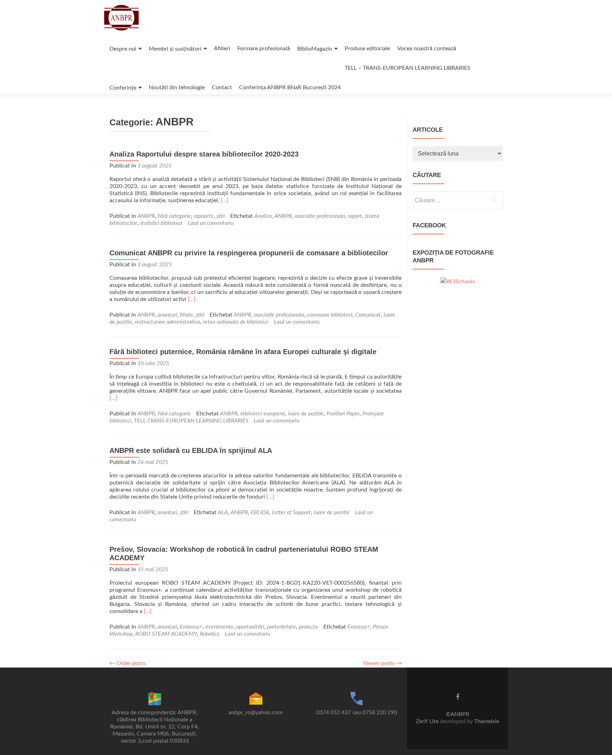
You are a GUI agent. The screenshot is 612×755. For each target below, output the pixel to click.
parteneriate (281, 627)
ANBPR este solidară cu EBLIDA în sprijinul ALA (190, 450)
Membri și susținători (175, 49)
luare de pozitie (306, 413)
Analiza (263, 216)
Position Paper (343, 413)
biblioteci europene (262, 413)
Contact (222, 87)
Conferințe (122, 88)
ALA (223, 512)
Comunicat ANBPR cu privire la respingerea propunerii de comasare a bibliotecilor (248, 253)
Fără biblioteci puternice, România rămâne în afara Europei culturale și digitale (242, 352)
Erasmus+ (191, 627)
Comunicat (368, 315)
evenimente (219, 627)
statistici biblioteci (161, 223)
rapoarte (204, 216)
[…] (224, 200)
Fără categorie (174, 216)
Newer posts (382, 663)
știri (220, 216)
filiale (186, 315)
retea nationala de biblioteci (235, 322)
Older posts (127, 663)
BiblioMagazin (314, 49)
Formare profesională (263, 48)
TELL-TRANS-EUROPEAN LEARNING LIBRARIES (191, 421)
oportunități (250, 627)
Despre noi (122, 49)
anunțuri (167, 315)
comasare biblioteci (329, 315)
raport (355, 216)
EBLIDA (260, 512)
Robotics (209, 634)
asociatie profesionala (320, 216)
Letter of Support (291, 512)
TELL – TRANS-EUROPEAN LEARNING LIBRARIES (407, 68)
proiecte (308, 627)
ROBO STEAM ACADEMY (166, 634)
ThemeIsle (486, 721)
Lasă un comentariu (210, 223)
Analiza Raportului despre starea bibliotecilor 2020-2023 (204, 154)
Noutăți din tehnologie (177, 87)
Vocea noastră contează (426, 48)
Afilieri (222, 48)
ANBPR (146, 216)
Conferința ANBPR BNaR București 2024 (290, 87)
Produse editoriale (367, 48)
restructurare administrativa (167, 322)
